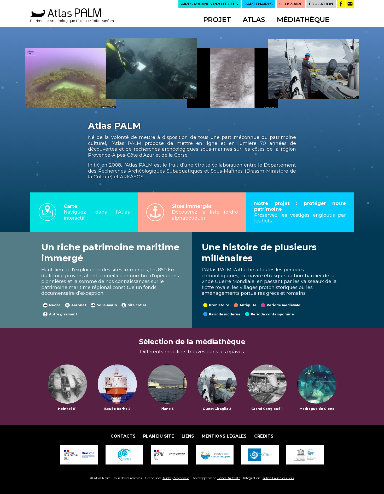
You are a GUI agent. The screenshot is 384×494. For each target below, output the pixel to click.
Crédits (264, 436)
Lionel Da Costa (228, 478)
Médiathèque (303, 19)
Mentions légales (224, 436)
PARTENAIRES (259, 3)
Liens (188, 436)
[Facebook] (341, 4)
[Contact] (350, 4)
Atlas (254, 19)
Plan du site (158, 436)
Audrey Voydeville (175, 478)
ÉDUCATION (321, 3)
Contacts (123, 436)
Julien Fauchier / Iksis (278, 478)
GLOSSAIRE (290, 3)
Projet (217, 19)
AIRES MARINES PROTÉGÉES (209, 3)
